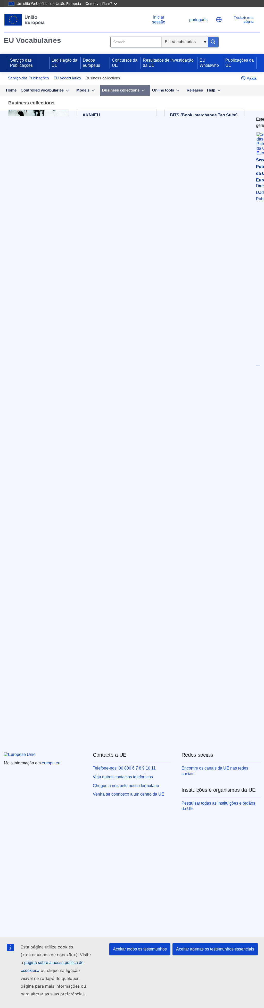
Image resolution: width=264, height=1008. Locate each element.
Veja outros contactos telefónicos (123, 777)
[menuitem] (11, 90)
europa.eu (51, 763)
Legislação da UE (64, 63)
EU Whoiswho (209, 63)
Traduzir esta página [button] (243, 19)
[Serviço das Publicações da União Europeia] (24, 20)
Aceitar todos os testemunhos (140, 949)
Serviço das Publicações (21, 63)
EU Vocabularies (32, 40)
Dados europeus (91, 63)
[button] (219, 19)
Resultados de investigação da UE (168, 63)
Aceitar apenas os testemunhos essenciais (215, 949)
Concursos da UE (124, 63)
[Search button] (213, 42)
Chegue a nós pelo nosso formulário (126, 785)
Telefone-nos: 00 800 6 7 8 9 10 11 (124, 768)
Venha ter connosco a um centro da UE (128, 794)
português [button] (198, 20)
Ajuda (251, 78)
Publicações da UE (239, 63)
